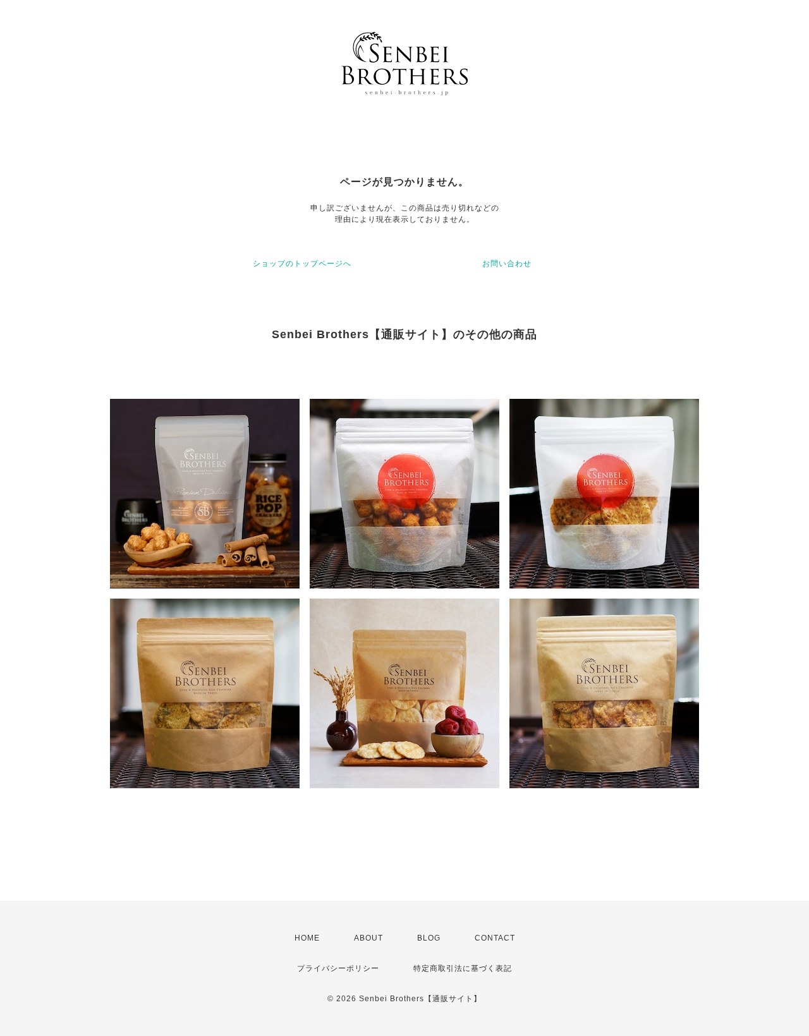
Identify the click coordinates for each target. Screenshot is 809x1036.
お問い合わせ (507, 263)
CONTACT (495, 938)
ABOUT (368, 938)
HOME (307, 938)
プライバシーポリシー (338, 968)
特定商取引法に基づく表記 (462, 968)
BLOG (429, 938)
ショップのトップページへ (302, 263)
